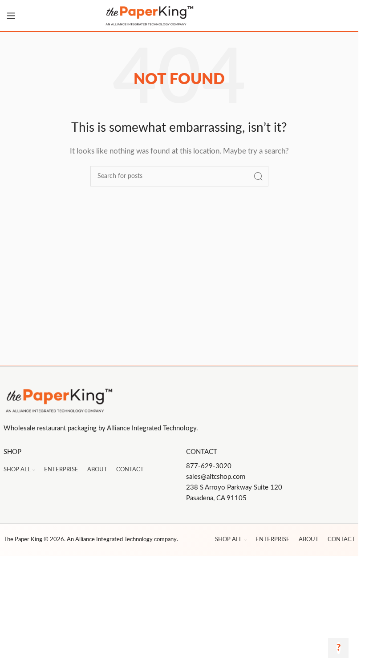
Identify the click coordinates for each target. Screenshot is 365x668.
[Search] (258, 176)
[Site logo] (179, 15)
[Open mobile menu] (11, 15)
